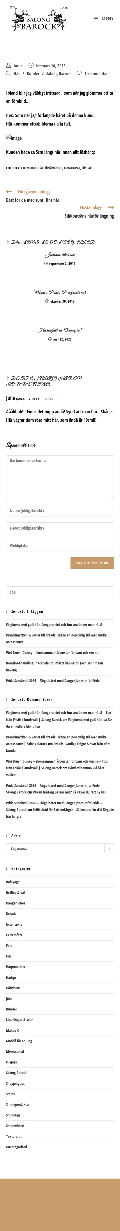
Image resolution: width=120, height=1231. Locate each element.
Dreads (11, 913)
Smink (10, 1093)
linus (18, 65)
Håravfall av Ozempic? (60, 330)
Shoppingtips (15, 1083)
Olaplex (11, 1062)
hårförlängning (50, 168)
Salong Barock (58, 73)
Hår (17, 73)
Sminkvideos (15, 1125)
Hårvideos (13, 987)
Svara (49, 399)
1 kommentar (96, 73)
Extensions (14, 924)
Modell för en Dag (19, 1040)
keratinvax (72, 168)
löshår (87, 168)
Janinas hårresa (60, 255)
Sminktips (13, 1115)
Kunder (33, 73)
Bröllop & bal (15, 892)
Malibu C (12, 1030)
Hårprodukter (15, 966)
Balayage (13, 881)
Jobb (9, 998)
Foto (9, 945)
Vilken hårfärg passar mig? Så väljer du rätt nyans (69, 792)
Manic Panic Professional (60, 292)
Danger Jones (15, 903)
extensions (29, 168)
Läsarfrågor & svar (19, 1019)
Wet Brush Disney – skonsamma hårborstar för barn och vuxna (52, 652)
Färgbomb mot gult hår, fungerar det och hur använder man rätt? (54, 624)
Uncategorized (16, 1146)
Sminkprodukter (17, 1104)
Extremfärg (14, 934)
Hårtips (11, 977)
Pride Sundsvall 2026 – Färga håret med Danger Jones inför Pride (53, 680)
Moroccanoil (15, 1051)
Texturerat (14, 1136)
